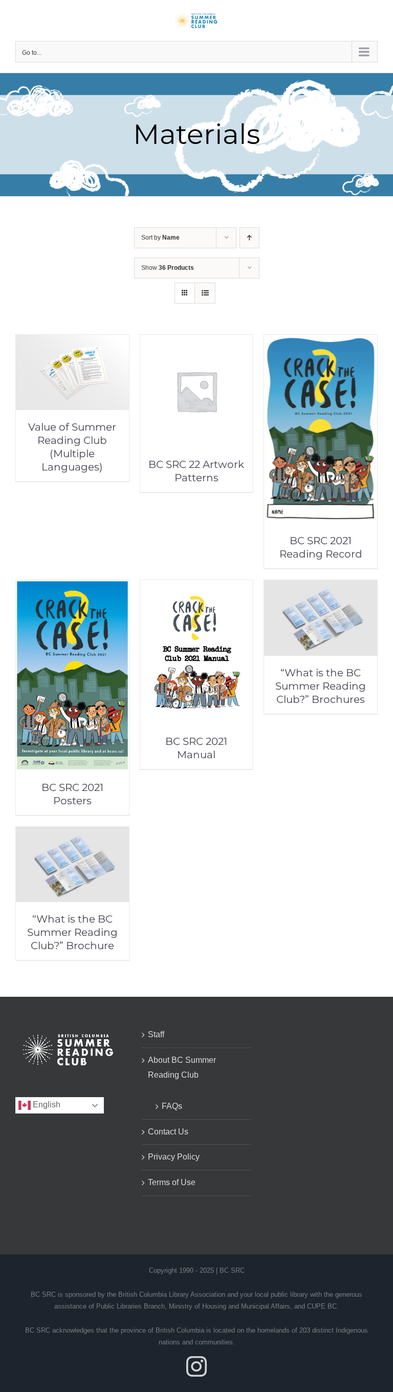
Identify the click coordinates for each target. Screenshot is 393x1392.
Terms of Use (171, 1182)
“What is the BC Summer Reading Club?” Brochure (72, 932)
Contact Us (168, 1131)
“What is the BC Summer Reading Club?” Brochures (320, 686)
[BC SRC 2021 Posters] (72, 587)
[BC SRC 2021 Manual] (196, 587)
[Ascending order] (249, 237)
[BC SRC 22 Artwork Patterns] (196, 341)
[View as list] (205, 293)
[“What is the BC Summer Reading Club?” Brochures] (320, 587)
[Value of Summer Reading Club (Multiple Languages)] (72, 341)
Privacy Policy (174, 1156)
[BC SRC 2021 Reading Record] (320, 341)
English (45, 1104)
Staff (156, 1034)
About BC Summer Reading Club (182, 1067)
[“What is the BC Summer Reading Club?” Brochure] (72, 833)
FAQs (172, 1106)
